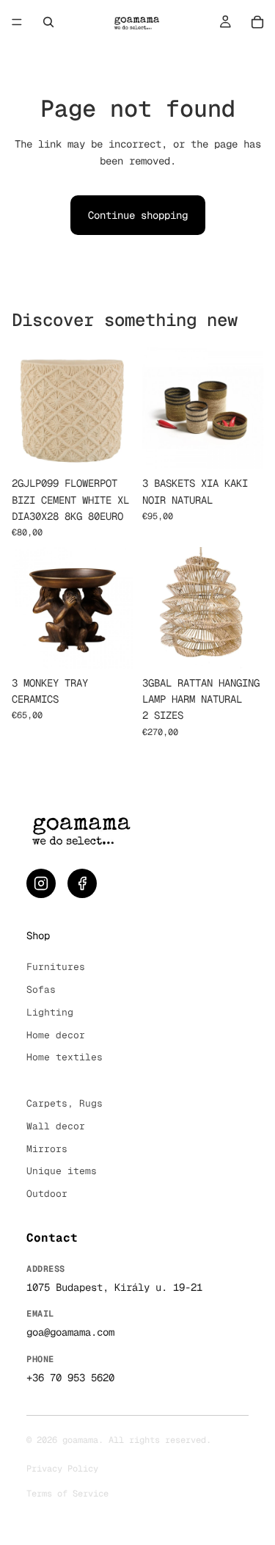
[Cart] (257, 22)
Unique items (61, 1171)
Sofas (41, 989)
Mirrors (46, 1149)
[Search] (48, 22)
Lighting (49, 1012)
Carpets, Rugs (64, 1103)
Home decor (55, 1035)
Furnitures (55, 966)
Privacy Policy (62, 1469)
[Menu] (17, 22)
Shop (38, 935)
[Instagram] (41, 883)
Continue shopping (138, 215)
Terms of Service (67, 1493)
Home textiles (64, 1057)
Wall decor (55, 1126)
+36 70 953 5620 (70, 1377)
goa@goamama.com (70, 1332)
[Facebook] (82, 883)
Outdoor (46, 1193)
